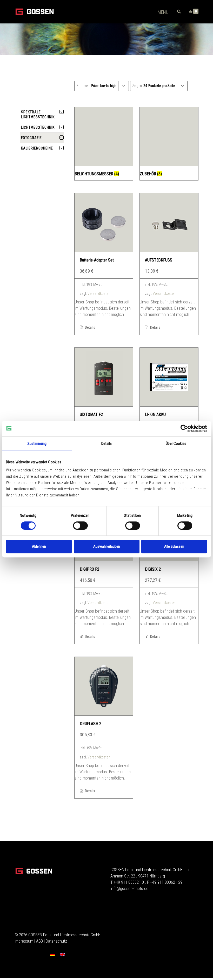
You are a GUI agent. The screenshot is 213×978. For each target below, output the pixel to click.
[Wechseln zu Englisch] (63, 954)
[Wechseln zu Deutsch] (53, 954)
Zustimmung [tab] (37, 443)
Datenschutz (56, 941)
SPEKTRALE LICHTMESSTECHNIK (38, 114)
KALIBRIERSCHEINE (37, 148)
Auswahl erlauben (106, 546)
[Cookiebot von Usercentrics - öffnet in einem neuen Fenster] (184, 428)
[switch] (80, 525)
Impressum (24, 941)
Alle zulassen (174, 546)
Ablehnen (39, 546)
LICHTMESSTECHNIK (38, 127)
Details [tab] (106, 443)
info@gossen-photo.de (129, 888)
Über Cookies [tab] (176, 443)
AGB (39, 941)
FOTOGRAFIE (31, 138)
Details (89, 327)
